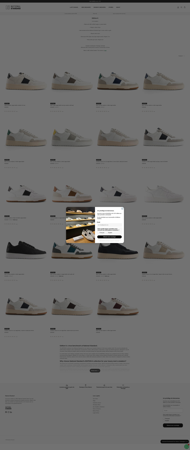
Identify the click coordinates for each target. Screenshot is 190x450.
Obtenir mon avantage (109, 236)
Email (98, 222)
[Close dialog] (122, 208)
